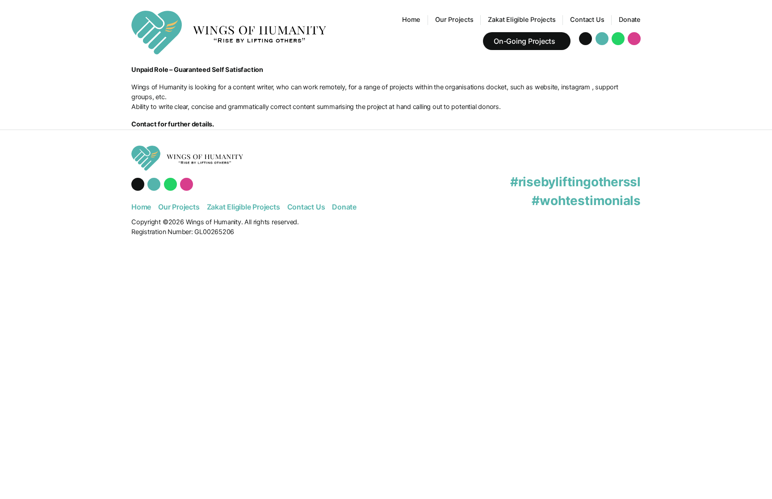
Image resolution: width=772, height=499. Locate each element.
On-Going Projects (524, 41)
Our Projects (454, 20)
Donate (630, 20)
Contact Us (587, 20)
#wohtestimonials (586, 200)
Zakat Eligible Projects (521, 20)
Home (411, 20)
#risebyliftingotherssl (575, 181)
